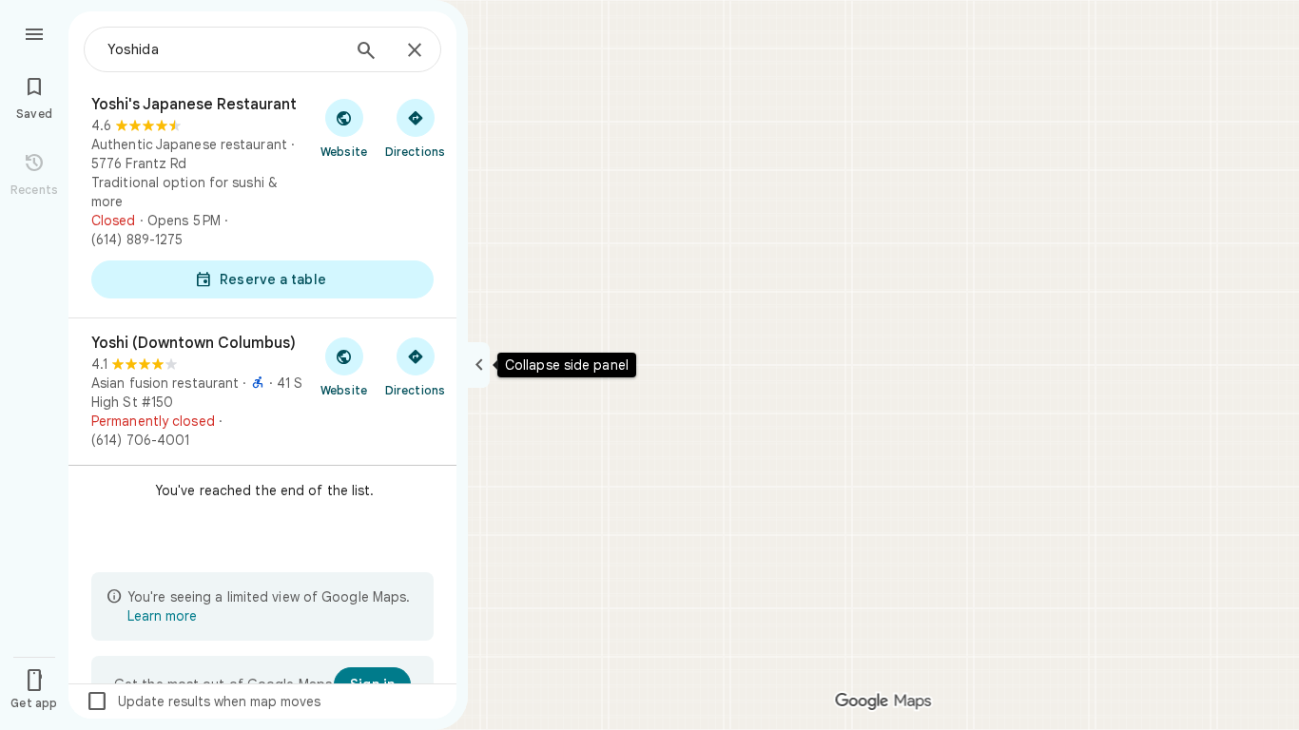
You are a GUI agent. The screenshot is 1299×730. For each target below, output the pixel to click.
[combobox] (223, 49)
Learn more (162, 615)
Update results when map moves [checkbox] (203, 701)
